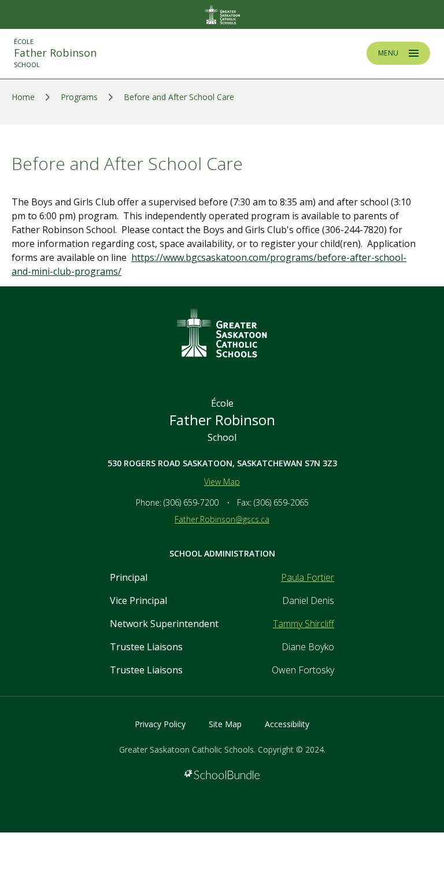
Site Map (225, 723)
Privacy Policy (160, 723)
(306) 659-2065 (281, 502)
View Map (222, 481)
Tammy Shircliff (303, 623)
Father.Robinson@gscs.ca (222, 519)
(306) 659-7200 (191, 502)
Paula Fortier (307, 577)
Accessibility (287, 723)
